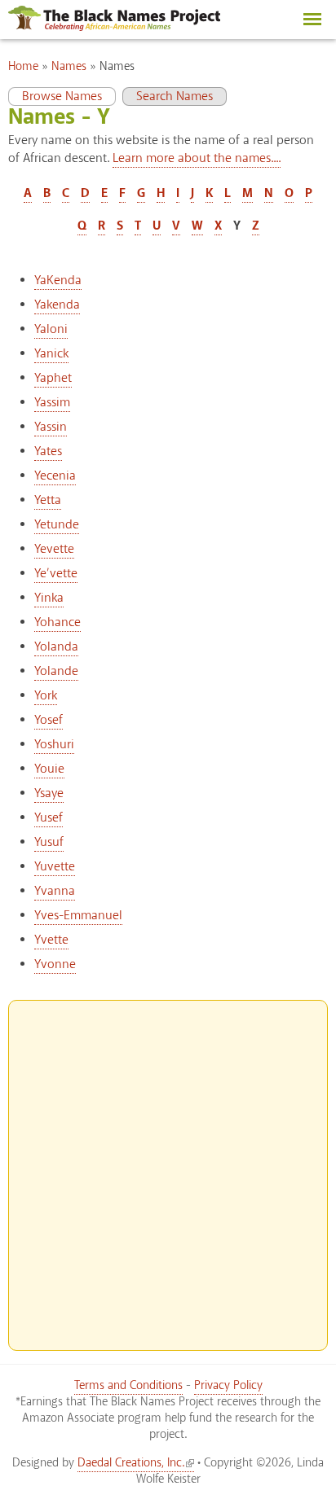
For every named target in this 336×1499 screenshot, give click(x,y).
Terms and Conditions (128, 1386)
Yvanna (54, 891)
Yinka (49, 598)
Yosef (48, 720)
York (45, 695)
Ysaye (49, 793)
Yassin (50, 427)
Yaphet (53, 378)
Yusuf (49, 842)
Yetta (47, 500)
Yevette (54, 549)
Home (23, 67)
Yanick (51, 353)
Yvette (51, 940)
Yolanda (56, 646)
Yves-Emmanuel (78, 915)
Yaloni (51, 329)
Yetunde (56, 524)
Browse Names (55, 96)
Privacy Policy (228, 1386)
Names (68, 67)
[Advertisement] (168, 1168)
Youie (49, 769)
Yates (48, 451)
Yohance (57, 622)
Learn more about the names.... (197, 158)
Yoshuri (54, 744)
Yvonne (55, 964)
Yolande (56, 671)
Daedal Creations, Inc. (130, 1463)
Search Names (174, 96)
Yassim (52, 402)
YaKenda (58, 280)
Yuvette (54, 866)
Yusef (48, 817)
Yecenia (55, 475)
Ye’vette (55, 573)
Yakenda (57, 304)
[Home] (114, 27)
